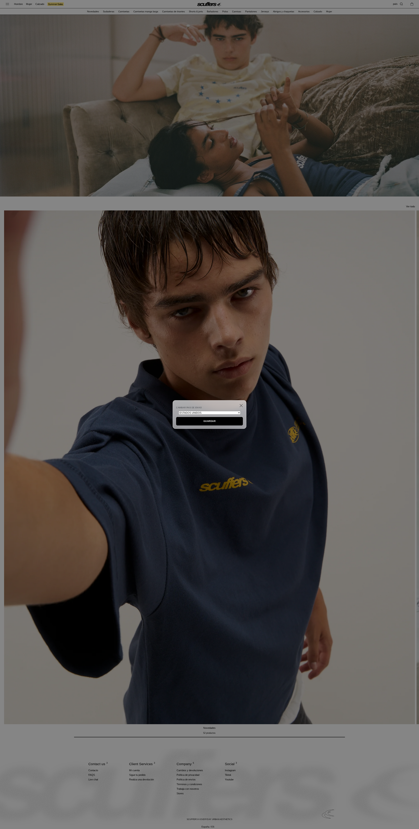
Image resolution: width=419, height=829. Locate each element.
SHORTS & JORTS (196, 11)
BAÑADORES (212, 11)
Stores (180, 793)
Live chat (93, 779)
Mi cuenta (134, 770)
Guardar (209, 421)
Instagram (230, 770)
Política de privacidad (188, 774)
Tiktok (228, 774)
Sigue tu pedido (137, 774)
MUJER (329, 11)
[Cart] (411, 4)
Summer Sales (55, 4)
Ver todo (410, 206)
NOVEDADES (93, 11)
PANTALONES (251, 11)
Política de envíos (186, 779)
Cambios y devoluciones (190, 770)
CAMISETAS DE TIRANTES (173, 11)
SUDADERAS (108, 11)
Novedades (209, 727)
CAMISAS (236, 11)
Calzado (39, 4)
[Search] (401, 4)
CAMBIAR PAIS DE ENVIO (189, 407)
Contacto (93, 770)
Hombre (18, 4)
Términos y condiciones (189, 784)
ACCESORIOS (304, 11)
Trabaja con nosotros (188, 788)
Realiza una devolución (141, 779)
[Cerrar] (241, 406)
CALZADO (318, 11)
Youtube (229, 779)
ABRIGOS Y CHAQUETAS (283, 11)
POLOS (225, 11)
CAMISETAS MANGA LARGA (145, 11)
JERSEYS (265, 11)
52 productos (209, 733)
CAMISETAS (123, 11)
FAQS (91, 774)
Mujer (29, 4)
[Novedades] (209, 467)
